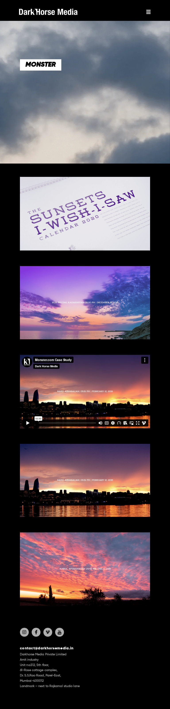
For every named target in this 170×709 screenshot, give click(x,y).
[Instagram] (24, 632)
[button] (148, 12)
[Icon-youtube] (59, 632)
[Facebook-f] (36, 632)
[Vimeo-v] (47, 632)
